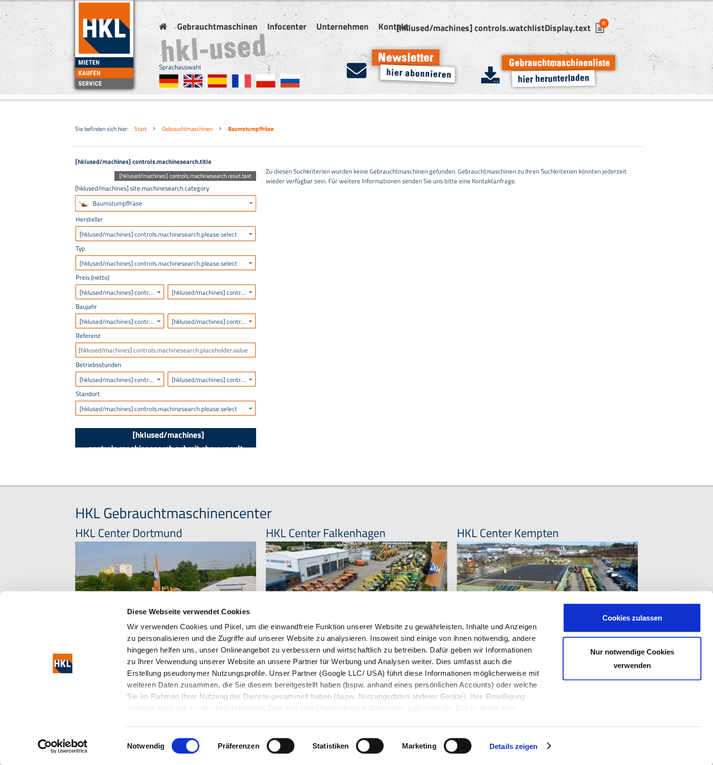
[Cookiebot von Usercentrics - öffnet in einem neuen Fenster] (62, 746)
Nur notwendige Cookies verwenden (632, 658)
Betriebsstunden (98, 364)
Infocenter (287, 26)
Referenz (88, 335)
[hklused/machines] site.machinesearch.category (142, 188)
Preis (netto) (92, 277)
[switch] (280, 745)
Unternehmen (342, 26)
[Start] (163, 26)
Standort (88, 393)
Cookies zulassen (632, 618)
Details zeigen (513, 746)
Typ (80, 248)
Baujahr (86, 306)
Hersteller (89, 219)
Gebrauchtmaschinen (217, 26)
